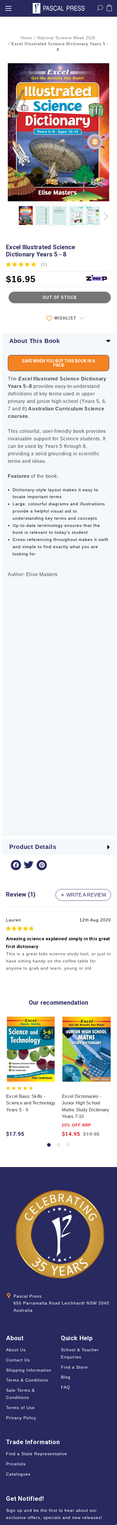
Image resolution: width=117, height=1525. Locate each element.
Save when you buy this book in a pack (58, 363)
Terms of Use (20, 1407)
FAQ (65, 1387)
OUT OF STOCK (60, 297)
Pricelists (16, 1463)
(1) (44, 264)
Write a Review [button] (85, 894)
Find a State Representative (36, 1453)
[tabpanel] (31, 1078)
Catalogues (18, 1474)
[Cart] (109, 8)
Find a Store (74, 1367)
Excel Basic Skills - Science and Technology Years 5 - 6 (31, 1103)
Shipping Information (28, 1370)
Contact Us (18, 1360)
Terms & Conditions (27, 1380)
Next (106, 213)
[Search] (100, 9)
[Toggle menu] (8, 8)
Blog (65, 1377)
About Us (16, 1349)
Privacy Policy (21, 1417)
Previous (10, 213)
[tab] (49, 1145)
